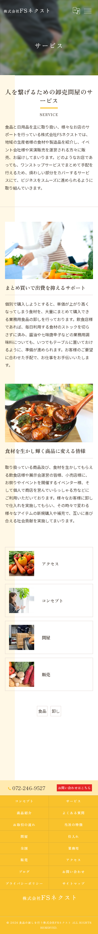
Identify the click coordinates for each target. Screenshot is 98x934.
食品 (42, 711)
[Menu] (87, 10)
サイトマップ (73, 883)
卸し (56, 711)
